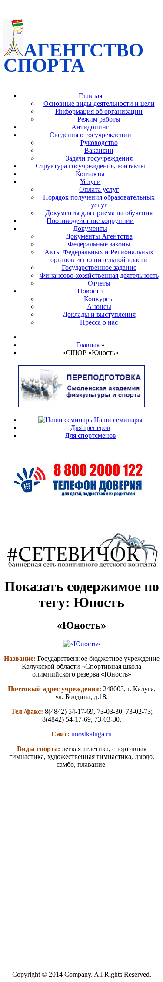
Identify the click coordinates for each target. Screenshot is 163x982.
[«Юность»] (81, 643)
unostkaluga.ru (91, 734)
